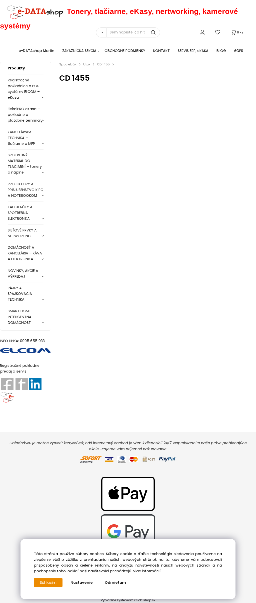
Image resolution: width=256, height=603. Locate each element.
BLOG (221, 50)
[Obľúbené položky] (218, 32)
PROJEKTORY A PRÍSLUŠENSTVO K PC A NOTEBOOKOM (25, 190)
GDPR (238, 50)
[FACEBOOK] (7, 383)
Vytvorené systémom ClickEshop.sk (128, 600)
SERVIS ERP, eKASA (193, 50)
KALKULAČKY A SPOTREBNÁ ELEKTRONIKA (20, 212)
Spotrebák (67, 64)
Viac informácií (146, 571)
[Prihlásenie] (202, 32)
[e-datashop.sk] (33, 11)
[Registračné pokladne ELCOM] (25, 350)
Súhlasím (48, 582)
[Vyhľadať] (101, 32)
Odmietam (115, 582)
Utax (86, 64)
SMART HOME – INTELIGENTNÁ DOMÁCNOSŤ (21, 317)
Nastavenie (81, 582)
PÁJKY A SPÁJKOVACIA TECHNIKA (20, 293)
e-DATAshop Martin (36, 50)
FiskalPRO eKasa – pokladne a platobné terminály (25, 114)
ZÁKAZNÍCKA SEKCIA (79, 50)
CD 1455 (103, 64)
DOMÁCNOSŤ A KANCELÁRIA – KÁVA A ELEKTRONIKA (25, 253)
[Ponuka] (7, 396)
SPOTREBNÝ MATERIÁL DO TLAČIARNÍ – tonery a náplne (25, 164)
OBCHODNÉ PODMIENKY (124, 50)
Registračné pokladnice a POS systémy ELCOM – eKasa (24, 89)
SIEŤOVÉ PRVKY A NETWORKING (22, 233)
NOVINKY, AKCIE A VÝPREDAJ (23, 273)
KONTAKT (161, 50)
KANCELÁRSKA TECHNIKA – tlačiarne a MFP (21, 138)
